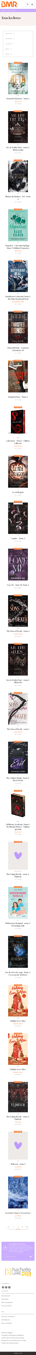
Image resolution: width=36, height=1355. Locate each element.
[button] (10, 33)
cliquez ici (20, 1251)
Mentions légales (7, 1333)
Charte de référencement (10, 1343)
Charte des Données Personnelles (12, 1338)
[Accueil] (9, 4)
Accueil (3, 10)
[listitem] (3, 1287)
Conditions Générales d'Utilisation (12, 1335)
